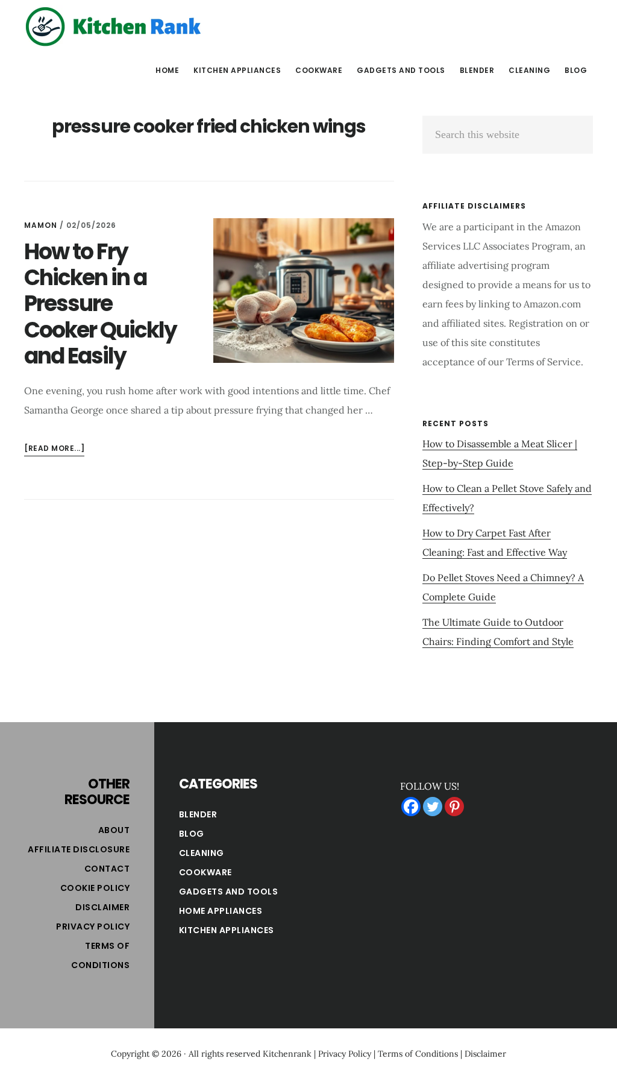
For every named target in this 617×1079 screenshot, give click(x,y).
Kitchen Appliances (226, 930)
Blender (198, 814)
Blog (191, 834)
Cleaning (201, 853)
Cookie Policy (95, 888)
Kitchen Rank (114, 26)
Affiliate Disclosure (79, 849)
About (114, 830)
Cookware (205, 872)
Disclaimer (102, 907)
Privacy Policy (93, 926)
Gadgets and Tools (228, 892)
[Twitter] (432, 806)
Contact (107, 869)
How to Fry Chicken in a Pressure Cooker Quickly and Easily (100, 303)
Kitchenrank (287, 1053)
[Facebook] (411, 806)
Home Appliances (221, 911)
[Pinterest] (454, 806)
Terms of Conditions (418, 1053)
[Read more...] (54, 449)
